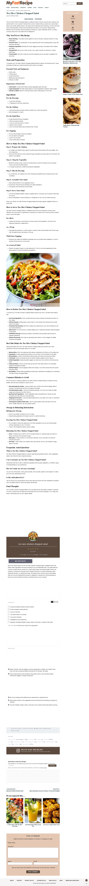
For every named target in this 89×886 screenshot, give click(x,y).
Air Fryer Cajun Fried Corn (51, 825)
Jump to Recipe (28, 19)
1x (52, 601)
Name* (10, 861)
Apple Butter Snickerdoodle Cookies (71, 126)
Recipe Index (12, 10)
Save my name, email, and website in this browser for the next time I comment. (33, 867)
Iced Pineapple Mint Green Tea (33, 825)
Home (7, 10)
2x (54, 601)
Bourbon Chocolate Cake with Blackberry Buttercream (72, 62)
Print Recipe (38, 19)
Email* (35, 861)
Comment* (11, 846)
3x (57, 601)
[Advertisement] (33, 588)
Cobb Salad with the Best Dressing (14, 825)
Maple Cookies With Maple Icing (73, 94)
